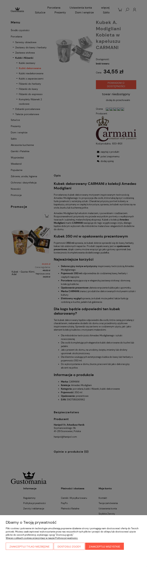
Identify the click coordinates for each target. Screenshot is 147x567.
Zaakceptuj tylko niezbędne (29, 546)
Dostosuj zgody (69, 546)
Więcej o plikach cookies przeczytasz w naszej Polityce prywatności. (42, 538)
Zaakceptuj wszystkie (104, 546)
